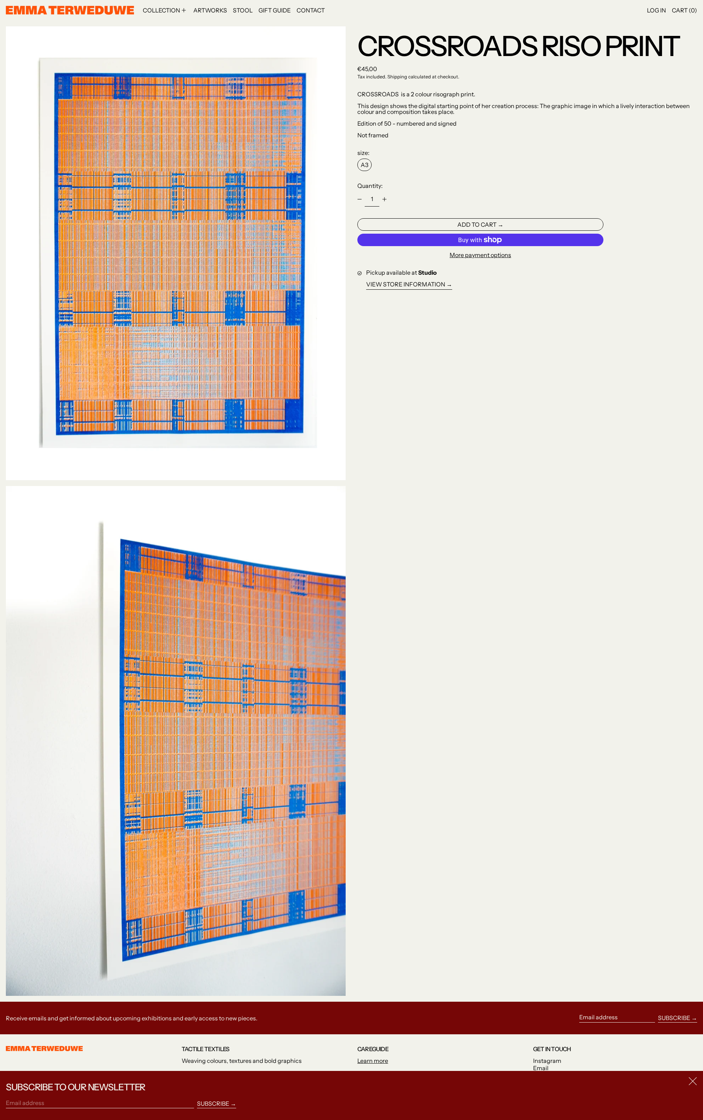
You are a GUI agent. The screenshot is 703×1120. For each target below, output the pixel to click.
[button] (176, 253)
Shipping (397, 76)
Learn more (372, 1060)
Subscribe (674, 1017)
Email (540, 1068)
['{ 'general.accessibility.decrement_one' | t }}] (359, 199)
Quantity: (370, 185)
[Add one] (384, 199)
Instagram (547, 1061)
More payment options (480, 255)
